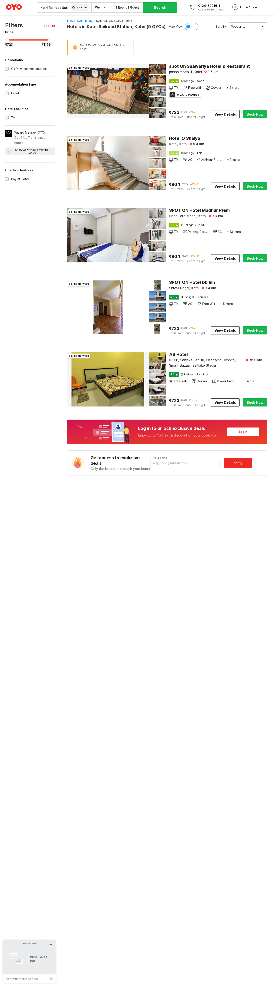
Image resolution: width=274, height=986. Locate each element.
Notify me (238, 464)
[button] (48, 26)
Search (160, 7)
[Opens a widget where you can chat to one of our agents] (29, 961)
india (70, 20)
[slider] (7, 40)
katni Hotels (84, 20)
